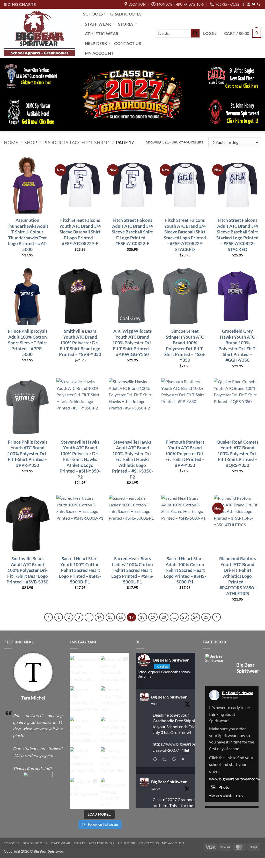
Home (11, 142)
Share (239, 795)
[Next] (216, 617)
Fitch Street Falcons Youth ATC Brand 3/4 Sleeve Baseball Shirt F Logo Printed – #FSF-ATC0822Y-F (80, 231)
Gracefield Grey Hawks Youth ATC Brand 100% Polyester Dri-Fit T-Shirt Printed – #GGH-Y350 (237, 345)
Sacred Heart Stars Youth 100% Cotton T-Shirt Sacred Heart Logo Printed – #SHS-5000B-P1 (80, 570)
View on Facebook (220, 795)
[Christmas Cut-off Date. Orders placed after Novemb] (115, 700)
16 (121, 617)
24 (195, 617)
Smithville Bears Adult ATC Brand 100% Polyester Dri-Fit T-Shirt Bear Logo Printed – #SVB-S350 (27, 570)
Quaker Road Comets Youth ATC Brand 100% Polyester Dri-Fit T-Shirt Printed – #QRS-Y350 (237, 453)
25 (206, 617)
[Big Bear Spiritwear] (218, 658)
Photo (224, 787)
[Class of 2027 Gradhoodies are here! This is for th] (84, 700)
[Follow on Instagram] (248, 4)
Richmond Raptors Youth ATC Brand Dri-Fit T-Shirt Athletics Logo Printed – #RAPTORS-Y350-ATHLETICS (237, 576)
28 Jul (155, 704)
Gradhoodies (126, 13)
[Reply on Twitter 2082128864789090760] (156, 759)
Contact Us (127, 43)
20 (163, 617)
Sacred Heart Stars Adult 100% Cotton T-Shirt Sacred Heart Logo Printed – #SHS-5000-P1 (185, 570)
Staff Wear (98, 23)
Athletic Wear (101, 33)
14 (99, 617)
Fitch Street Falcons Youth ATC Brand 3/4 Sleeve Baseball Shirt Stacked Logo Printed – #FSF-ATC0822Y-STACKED (185, 234)
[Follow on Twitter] (253, 4)
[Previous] (48, 617)
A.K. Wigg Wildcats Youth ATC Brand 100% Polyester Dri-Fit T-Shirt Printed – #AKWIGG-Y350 (132, 342)
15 (110, 617)
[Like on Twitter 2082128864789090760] (176, 759)
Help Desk (96, 43)
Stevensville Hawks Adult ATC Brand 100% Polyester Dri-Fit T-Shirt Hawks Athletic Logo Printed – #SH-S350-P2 (132, 459)
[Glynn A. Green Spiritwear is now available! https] (84, 731)
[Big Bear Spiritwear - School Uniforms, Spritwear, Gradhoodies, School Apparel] (39, 33)
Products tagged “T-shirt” (76, 142)
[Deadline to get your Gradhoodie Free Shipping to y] (84, 670)
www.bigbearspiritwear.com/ (234, 778)
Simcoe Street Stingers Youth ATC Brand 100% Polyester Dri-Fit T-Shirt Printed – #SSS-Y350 (184, 345)
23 (184, 617)
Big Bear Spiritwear (169, 696)
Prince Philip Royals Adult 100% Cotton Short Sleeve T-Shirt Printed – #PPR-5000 (27, 342)
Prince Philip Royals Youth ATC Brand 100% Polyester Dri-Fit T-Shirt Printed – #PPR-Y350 (28, 453)
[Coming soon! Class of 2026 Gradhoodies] (115, 761)
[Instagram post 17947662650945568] (84, 792)
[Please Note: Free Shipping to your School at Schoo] (115, 731)
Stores (126, 23)
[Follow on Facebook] (243, 4)
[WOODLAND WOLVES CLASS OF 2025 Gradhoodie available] (115, 792)
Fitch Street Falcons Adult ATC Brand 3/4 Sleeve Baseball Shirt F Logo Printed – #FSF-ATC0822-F (132, 231)
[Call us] (258, 4)
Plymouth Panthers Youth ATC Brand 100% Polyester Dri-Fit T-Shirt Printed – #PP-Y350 (185, 453)
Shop (30, 142)
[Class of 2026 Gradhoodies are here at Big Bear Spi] (84, 761)
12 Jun (155, 789)
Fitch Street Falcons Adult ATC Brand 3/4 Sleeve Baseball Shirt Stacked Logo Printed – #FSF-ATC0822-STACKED (237, 234)
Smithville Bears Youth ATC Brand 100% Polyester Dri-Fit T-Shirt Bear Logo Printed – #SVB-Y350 (80, 342)
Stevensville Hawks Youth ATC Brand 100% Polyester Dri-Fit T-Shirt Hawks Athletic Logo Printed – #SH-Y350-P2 (80, 459)
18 (142, 617)
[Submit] (195, 33)
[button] (209, 33)
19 (153, 617)
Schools (93, 13)
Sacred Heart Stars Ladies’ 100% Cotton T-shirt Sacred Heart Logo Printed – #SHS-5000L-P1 (132, 570)
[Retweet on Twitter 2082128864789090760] (166, 759)
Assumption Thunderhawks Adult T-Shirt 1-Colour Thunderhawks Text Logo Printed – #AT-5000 (27, 234)
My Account (99, 53)
